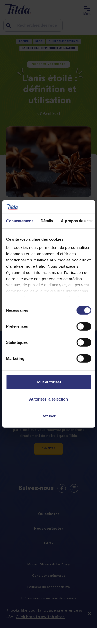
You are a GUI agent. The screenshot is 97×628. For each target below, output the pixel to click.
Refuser (48, 416)
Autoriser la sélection (48, 399)
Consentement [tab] (19, 221)
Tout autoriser (48, 382)
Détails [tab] (46, 221)
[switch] (83, 326)
